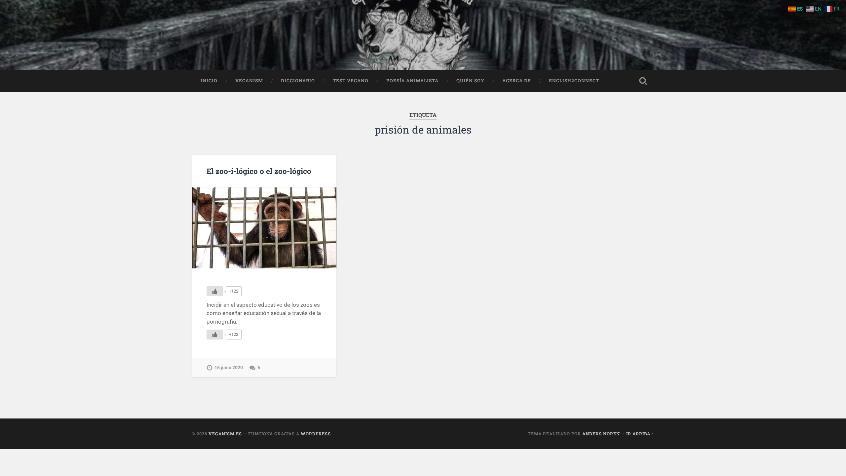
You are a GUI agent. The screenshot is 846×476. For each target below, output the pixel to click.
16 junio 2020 (228, 368)
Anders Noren (601, 433)
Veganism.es (225, 433)
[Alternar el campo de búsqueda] (643, 81)
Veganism (249, 81)
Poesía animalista (412, 81)
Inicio (209, 81)
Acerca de (516, 81)
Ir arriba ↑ (640, 433)
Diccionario (298, 81)
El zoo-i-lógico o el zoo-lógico (259, 171)
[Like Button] (215, 291)
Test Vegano (350, 81)
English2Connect (574, 81)
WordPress (316, 433)
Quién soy (470, 81)
